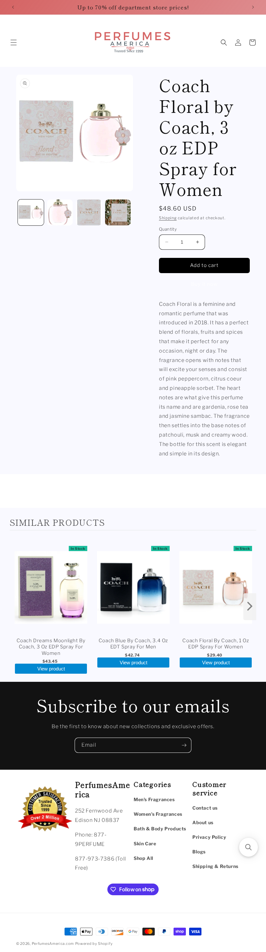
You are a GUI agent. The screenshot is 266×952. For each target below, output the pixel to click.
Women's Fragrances (158, 814)
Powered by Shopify (94, 943)
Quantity (168, 229)
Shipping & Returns (215, 866)
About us (202, 822)
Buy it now (204, 284)
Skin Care (145, 843)
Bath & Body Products (160, 828)
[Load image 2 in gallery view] (60, 212)
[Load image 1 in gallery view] (31, 212)
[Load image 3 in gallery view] (89, 212)
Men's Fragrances (154, 799)
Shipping (168, 217)
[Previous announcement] (13, 7)
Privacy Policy (209, 837)
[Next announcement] (253, 7)
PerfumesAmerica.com (53, 943)
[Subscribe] (184, 745)
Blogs (199, 851)
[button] (13, 42)
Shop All (143, 858)
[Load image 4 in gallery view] (118, 212)
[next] (249, 606)
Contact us (205, 808)
